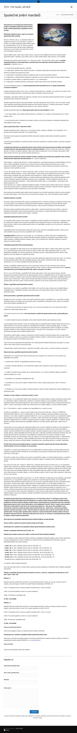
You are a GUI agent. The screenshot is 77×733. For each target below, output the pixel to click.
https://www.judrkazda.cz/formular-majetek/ (17, 649)
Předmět (6, 679)
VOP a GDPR (19, 728)
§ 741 (55, 355)
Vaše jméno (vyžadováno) (12, 665)
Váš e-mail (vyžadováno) (11, 672)
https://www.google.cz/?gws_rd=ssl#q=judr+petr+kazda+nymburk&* (24, 631)
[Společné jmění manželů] (54, 35)
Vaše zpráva (7, 688)
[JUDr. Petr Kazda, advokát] (17, 7)
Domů (57, 14)
